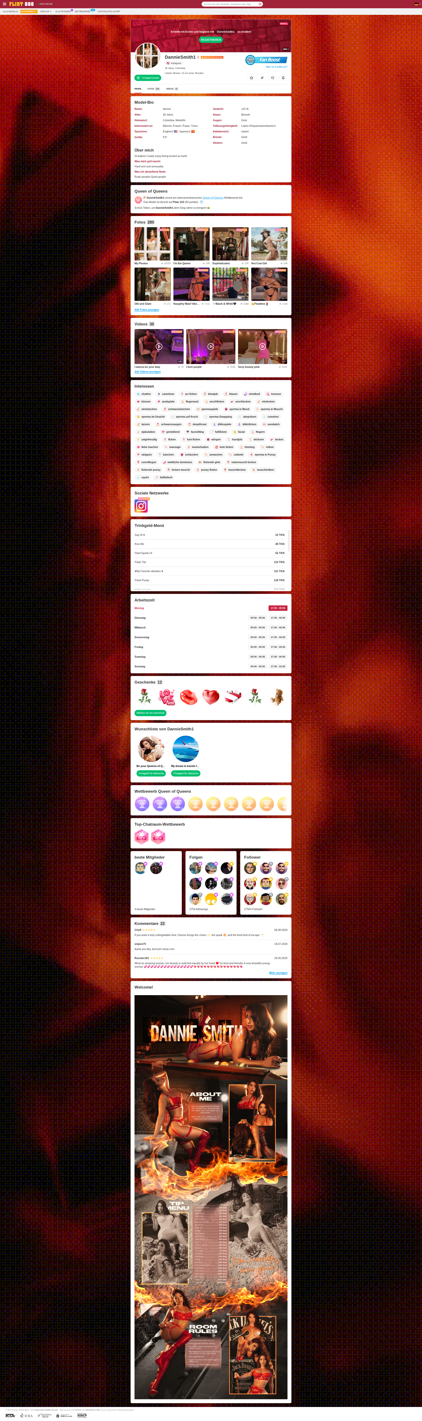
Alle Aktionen (63, 11)
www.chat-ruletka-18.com (46, 1410)
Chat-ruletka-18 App (109, 11)
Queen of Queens (213, 197)
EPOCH (78, 1410)
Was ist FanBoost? (276, 66)
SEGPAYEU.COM (93, 1410)
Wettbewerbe (82, 11)
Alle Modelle (10, 11)
